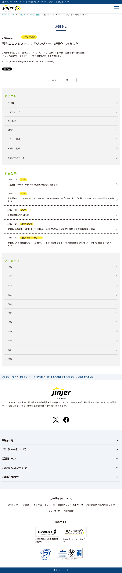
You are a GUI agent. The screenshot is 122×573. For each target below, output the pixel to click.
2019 (9, 331)
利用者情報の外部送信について (99, 505)
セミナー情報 (13, 139)
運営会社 (11, 505)
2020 (9, 322)
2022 (9, 304)
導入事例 (11, 121)
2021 (9, 313)
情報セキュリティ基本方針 (69, 505)
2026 (9, 267)
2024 (9, 285)
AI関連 (10, 102)
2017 (9, 349)
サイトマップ (54, 511)
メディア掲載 (29, 37)
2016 (9, 359)
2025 (9, 276)
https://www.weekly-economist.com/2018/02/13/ (28, 61)
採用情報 (68, 511)
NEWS (10, 130)
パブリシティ (13, 111)
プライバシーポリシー (42, 505)
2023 (9, 294)
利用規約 (25, 505)
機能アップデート (16, 157)
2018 (9, 340)
